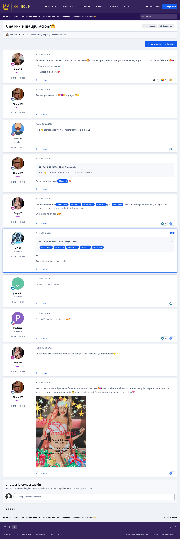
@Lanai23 (75, 204)
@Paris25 (63, 181)
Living (18, 247)
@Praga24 (117, 204)
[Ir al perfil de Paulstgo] (18, 318)
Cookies (51, 534)
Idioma (7, 534)
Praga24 (68, 241)
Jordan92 (17, 293)
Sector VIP (145, 534)
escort (135, 534)
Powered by (164, 534)
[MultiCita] (36, 80)
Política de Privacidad (23, 534)
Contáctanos (40, 534)
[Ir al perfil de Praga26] (18, 203)
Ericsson (18, 138)
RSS (60, 534)
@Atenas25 (88, 204)
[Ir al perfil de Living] (18, 238)
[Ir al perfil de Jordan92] (18, 283)
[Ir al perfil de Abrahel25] (18, 94)
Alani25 (17, 34)
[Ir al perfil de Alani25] (7, 34)
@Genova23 (62, 204)
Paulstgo (17, 328)
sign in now (64, 488)
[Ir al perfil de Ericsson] (18, 129)
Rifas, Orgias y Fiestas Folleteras (51, 34)
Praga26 (18, 213)
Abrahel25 (18, 104)
